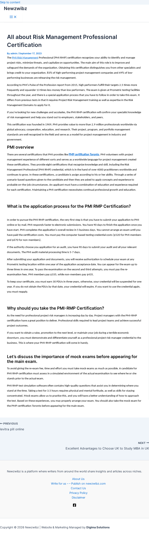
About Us (78, 479)
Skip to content (10, 2)
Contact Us (78, 488)
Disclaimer (78, 497)
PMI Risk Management (25, 57)
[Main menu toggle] (13, 17)
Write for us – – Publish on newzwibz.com (78, 483)
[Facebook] (74, 506)
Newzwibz (15, 8)
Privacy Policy (78, 493)
